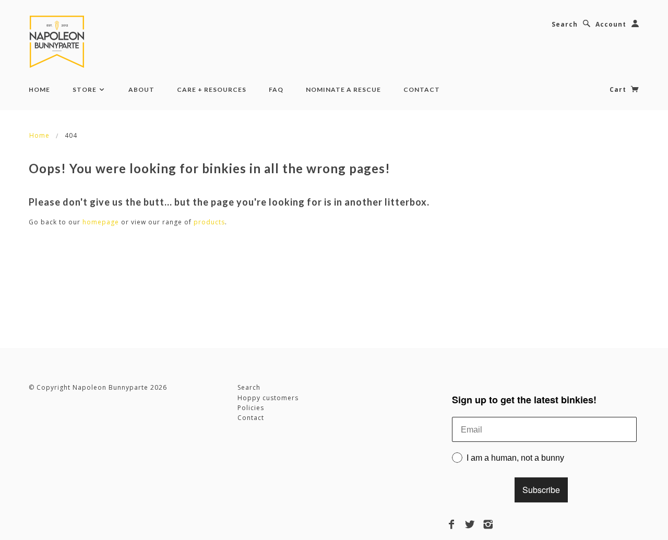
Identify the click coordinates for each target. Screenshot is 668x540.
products (209, 222)
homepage (100, 222)
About (141, 89)
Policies (250, 407)
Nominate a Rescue (343, 89)
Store (85, 89)
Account (610, 24)
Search (565, 24)
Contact (421, 89)
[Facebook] (451, 524)
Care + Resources (211, 89)
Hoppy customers (268, 397)
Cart (619, 89)
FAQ (276, 89)
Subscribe (541, 490)
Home (39, 89)
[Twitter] (469, 524)
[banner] (59, 42)
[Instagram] (488, 524)
